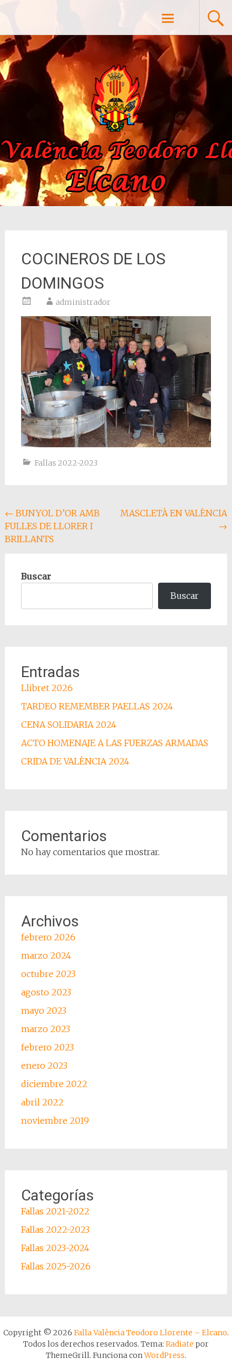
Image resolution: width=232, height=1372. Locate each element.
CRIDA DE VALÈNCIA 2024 (75, 761)
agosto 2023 (46, 992)
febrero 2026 (48, 937)
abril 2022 (42, 1102)
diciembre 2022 (54, 1084)
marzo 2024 (46, 955)
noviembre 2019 (55, 1120)
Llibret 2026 (47, 687)
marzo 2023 (45, 1028)
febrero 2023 (47, 1047)
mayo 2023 (43, 1010)
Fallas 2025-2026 (56, 1266)
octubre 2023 (48, 973)
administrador (83, 302)
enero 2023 (44, 1065)
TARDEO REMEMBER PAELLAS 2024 (97, 706)
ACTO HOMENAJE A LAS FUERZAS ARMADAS (114, 743)
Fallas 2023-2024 (55, 1248)
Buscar (36, 576)
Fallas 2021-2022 (55, 1211)
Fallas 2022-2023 (66, 463)
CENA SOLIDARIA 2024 (69, 724)
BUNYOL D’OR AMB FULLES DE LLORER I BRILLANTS (52, 526)
